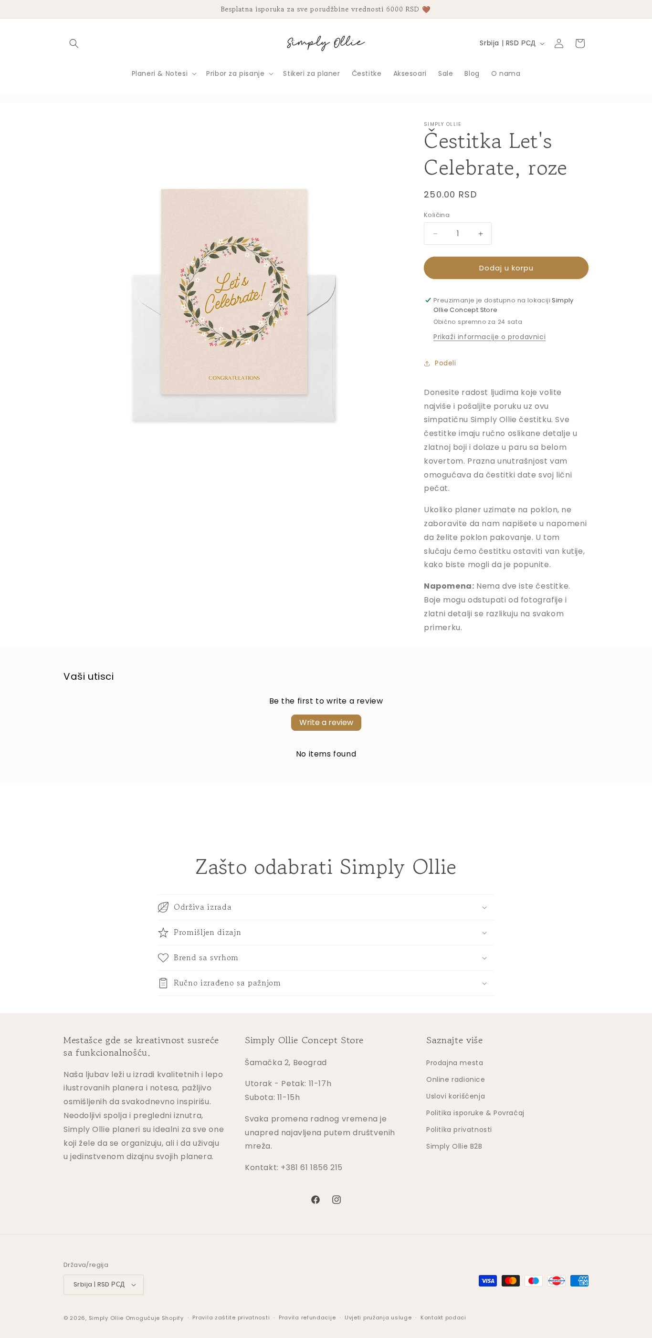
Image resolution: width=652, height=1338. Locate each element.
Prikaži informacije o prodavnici (489, 337)
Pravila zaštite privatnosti (231, 1317)
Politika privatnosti (459, 1129)
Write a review (326, 722)
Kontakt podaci (443, 1317)
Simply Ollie (106, 1318)
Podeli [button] (445, 363)
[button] (73, 43)
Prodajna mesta (454, 1063)
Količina (437, 214)
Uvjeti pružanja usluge (378, 1317)
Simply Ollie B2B (454, 1146)
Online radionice (455, 1079)
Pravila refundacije (307, 1317)
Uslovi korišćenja (455, 1096)
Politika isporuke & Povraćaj (475, 1113)
